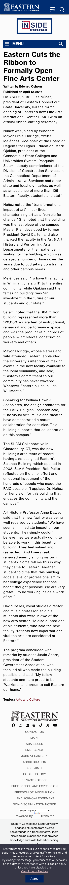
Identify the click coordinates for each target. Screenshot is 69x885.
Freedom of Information (34, 792)
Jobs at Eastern (34, 756)
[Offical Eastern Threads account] (34, 725)
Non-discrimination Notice (34, 804)
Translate (47, 816)
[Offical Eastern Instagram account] (20, 725)
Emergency (34, 750)
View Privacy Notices (34, 871)
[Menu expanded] (52, 9)
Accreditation (34, 762)
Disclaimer (34, 768)
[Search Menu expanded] (62, 9)
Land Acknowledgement (34, 798)
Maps (34, 738)
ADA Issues (34, 744)
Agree (34, 878)
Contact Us (34, 731)
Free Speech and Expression (34, 786)
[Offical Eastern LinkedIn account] (27, 725)
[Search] (61, 44)
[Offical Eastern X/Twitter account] (48, 725)
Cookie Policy (34, 774)
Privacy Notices (34, 780)
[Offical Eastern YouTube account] (55, 725)
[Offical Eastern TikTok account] (41, 725)
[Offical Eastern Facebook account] (13, 725)
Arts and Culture (28, 699)
